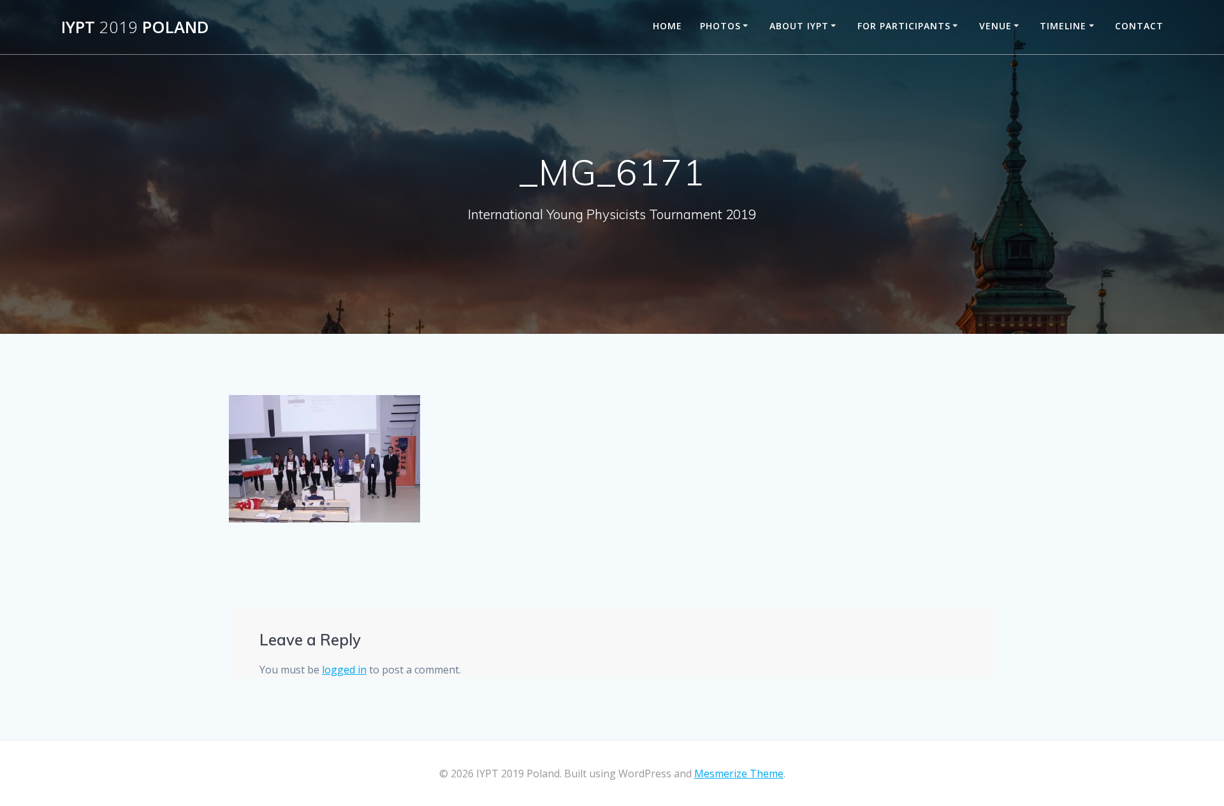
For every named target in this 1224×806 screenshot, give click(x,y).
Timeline (1063, 26)
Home (667, 26)
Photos (720, 26)
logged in (344, 670)
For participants (904, 26)
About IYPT (799, 26)
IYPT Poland (135, 27)
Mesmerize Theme (738, 773)
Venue (995, 26)
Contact (1139, 26)
